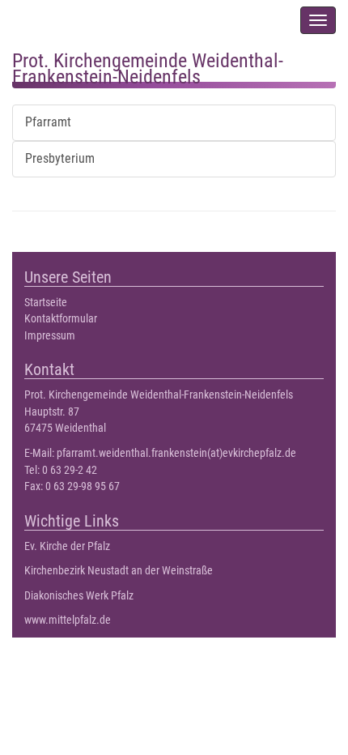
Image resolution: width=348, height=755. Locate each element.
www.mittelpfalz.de (67, 620)
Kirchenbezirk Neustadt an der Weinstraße (118, 571)
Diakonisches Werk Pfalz (79, 596)
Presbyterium (60, 158)
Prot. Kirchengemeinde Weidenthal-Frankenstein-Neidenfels (147, 65)
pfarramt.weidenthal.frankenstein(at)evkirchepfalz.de (176, 453)
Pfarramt (48, 122)
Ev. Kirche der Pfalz (67, 546)
